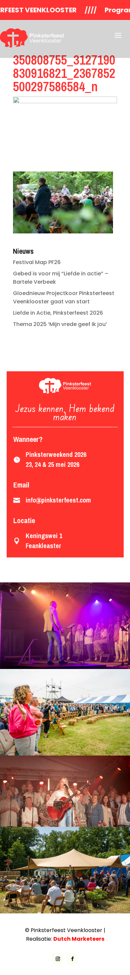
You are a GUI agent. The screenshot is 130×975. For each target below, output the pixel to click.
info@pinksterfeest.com (58, 499)
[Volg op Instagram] (58, 959)
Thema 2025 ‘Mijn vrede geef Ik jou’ (60, 324)
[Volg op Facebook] (72, 959)
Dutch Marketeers (78, 939)
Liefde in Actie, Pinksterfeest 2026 (58, 313)
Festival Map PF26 (37, 262)
